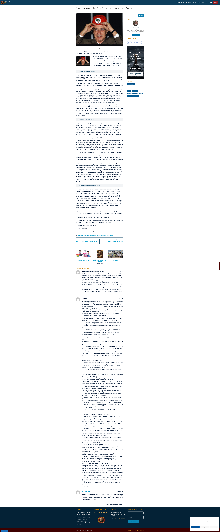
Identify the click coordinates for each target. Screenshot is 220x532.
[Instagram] (97, 512)
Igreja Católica (84, 235)
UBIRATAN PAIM (86, 491)
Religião (103, 235)
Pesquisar (141, 15)
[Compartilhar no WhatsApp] (137, 42)
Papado (100, 235)
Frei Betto (79, 235)
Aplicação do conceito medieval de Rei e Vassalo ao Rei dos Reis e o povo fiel (99, 260)
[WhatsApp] (94, 514)
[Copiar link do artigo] (141, 42)
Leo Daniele (78, 48)
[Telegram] (99, 512)
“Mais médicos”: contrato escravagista (115, 259)
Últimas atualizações (96, 48)
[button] (217, 519)
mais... (139, 32)
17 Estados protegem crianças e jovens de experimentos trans (83, 259)
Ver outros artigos (135, 35)
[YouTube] (104, 512)
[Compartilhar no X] (131, 42)
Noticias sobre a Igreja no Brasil (93, 235)
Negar (204, 527)
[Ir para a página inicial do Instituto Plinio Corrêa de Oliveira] (101, 520)
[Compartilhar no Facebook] (128, 42)
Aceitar (195, 527)
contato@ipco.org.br (120, 518)
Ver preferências (214, 527)
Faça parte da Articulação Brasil (135, 74)
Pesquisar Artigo (130, 13)
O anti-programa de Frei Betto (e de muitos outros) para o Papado (99, 9)
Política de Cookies (200, 529)
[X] (101, 512)
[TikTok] (106, 512)
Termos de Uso (130, 530)
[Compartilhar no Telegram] (134, 42)
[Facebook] (94, 512)
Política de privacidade (207, 529)
